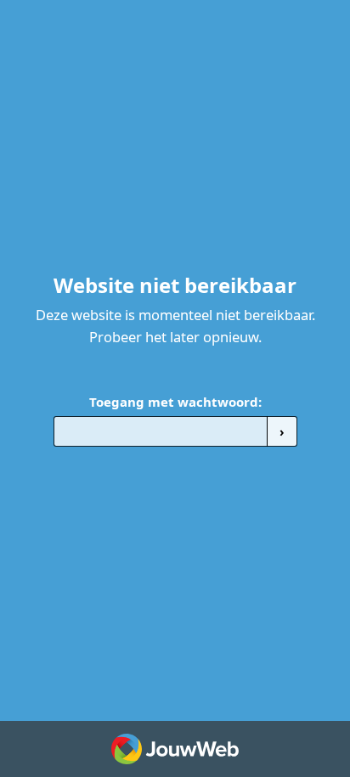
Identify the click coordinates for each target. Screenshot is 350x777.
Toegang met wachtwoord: (175, 401)
